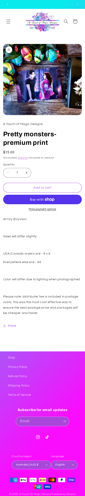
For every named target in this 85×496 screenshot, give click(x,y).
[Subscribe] (64, 421)
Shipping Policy (18, 385)
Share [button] (12, 325)
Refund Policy (17, 376)
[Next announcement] (77, 4)
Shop (11, 357)
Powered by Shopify (64, 494)
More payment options (42, 209)
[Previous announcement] (7, 4)
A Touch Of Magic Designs (35, 494)
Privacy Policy (17, 366)
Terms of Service (19, 394)
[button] (8, 21)
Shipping (23, 158)
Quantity (9, 164)
